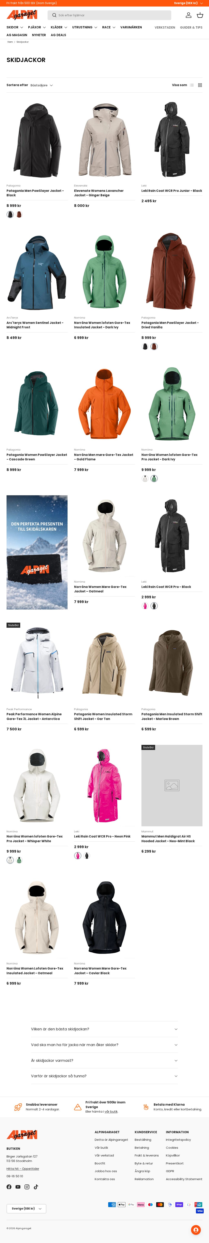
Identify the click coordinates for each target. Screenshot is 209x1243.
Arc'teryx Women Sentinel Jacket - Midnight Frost (35, 325)
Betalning (142, 1147)
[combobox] (109, 15)
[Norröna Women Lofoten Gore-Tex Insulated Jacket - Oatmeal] (37, 917)
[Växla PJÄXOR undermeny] (44, 27)
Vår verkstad (104, 1155)
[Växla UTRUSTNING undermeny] (95, 27)
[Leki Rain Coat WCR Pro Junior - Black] (171, 139)
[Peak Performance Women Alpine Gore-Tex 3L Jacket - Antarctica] (37, 663)
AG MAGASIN (17, 35)
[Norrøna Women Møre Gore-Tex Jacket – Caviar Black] (104, 917)
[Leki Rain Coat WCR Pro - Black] (171, 536)
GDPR (170, 1171)
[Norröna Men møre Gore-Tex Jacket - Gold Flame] (104, 403)
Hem (10, 41)
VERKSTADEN (165, 27)
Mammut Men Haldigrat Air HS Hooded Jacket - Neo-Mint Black (168, 838)
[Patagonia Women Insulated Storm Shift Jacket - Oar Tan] (104, 663)
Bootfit (100, 1163)
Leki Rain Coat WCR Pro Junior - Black (171, 191)
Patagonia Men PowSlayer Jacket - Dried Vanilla (170, 325)
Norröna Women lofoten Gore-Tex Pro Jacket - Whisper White (35, 838)
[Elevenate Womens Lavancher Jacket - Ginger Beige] (104, 139)
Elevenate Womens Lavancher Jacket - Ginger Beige (99, 193)
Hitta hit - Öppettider (23, 1168)
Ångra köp (142, 1171)
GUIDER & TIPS (191, 27)
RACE (106, 27)
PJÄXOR (34, 27)
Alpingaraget (23, 1228)
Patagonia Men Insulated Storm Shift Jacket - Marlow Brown (171, 716)
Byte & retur (144, 1163)
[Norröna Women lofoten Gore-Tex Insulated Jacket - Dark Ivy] (104, 271)
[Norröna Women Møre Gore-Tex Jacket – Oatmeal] (104, 536)
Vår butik (101, 1147)
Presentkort (175, 1163)
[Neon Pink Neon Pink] (145, 606)
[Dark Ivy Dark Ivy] (154, 478)
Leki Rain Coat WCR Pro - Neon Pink (102, 836)
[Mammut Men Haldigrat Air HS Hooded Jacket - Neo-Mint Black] (171, 785)
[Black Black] (10, 214)
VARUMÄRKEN (131, 27)
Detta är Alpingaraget (111, 1139)
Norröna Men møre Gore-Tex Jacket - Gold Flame (103, 457)
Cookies (172, 1147)
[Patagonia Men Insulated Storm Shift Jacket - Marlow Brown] (171, 663)
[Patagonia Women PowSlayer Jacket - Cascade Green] (37, 403)
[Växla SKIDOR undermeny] (21, 27)
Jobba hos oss (106, 1171)
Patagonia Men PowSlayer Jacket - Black (35, 193)
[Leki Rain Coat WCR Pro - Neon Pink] (104, 785)
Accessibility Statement (184, 1179)
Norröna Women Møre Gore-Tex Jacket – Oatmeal (100, 589)
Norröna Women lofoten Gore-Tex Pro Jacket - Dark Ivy (169, 457)
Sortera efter (17, 85)
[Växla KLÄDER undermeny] (65, 27)
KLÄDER (56, 27)
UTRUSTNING (82, 27)
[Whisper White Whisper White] (145, 478)
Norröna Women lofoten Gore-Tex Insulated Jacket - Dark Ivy (102, 325)
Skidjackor (23, 41)
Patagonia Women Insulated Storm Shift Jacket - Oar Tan (103, 716)
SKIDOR (12, 27)
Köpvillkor (173, 1155)
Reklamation (144, 1179)
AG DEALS (58, 35)
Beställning (143, 1139)
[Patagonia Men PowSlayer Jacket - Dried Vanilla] (171, 271)
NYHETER (39, 35)
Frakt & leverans (147, 1155)
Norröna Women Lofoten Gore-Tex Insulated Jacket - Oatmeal (35, 970)
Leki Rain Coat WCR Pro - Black (166, 587)
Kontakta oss (105, 1179)
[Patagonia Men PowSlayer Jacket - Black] (37, 139)
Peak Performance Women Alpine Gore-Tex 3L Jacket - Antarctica (34, 716)
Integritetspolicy (178, 1139)
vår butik (111, 1111)
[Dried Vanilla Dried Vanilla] (19, 214)
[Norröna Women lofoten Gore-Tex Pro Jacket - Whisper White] (37, 785)
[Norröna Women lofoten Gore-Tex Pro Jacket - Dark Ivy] (171, 403)
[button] (200, 15)
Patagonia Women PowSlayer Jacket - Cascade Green (37, 457)
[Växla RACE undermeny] (113, 27)
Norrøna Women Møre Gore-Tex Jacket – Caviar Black (100, 970)
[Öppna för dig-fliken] (196, 1230)
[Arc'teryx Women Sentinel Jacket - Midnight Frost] (37, 271)
